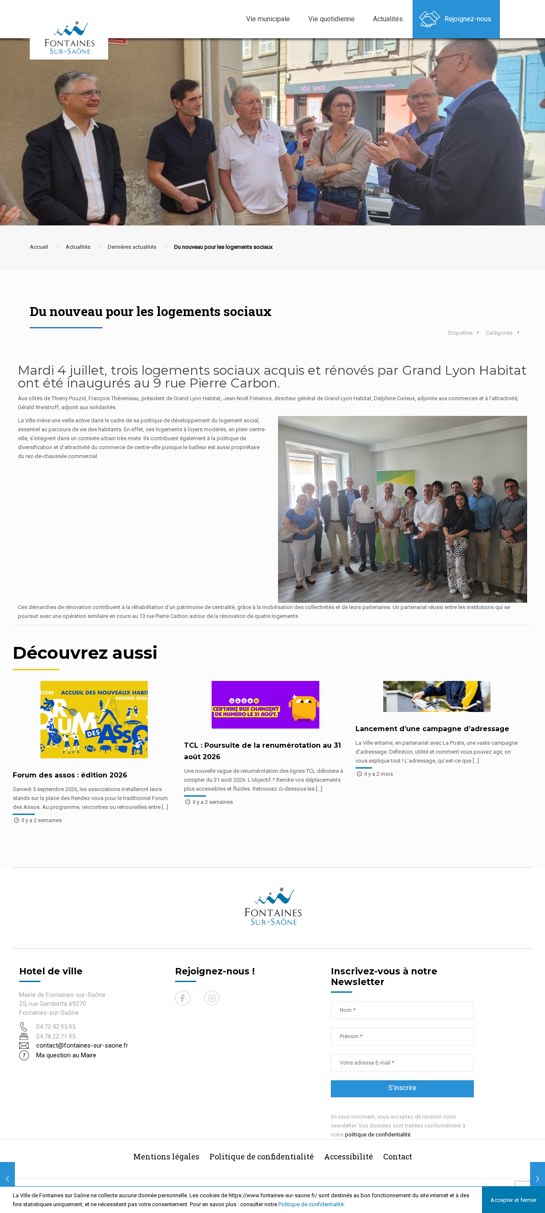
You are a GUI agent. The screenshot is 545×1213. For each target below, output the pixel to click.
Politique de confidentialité (311, 1204)
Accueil (39, 247)
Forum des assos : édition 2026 (70, 775)
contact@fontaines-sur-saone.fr (82, 1045)
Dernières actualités (132, 247)
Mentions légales (166, 1156)
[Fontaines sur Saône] (72, 37)
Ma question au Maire (66, 1055)
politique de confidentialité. (378, 1134)
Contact (397, 1156)
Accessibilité (348, 1156)
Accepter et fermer (513, 1200)
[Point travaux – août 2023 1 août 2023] (537, 1179)
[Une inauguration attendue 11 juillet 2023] (7, 1179)
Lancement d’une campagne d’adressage (432, 729)
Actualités (78, 247)
